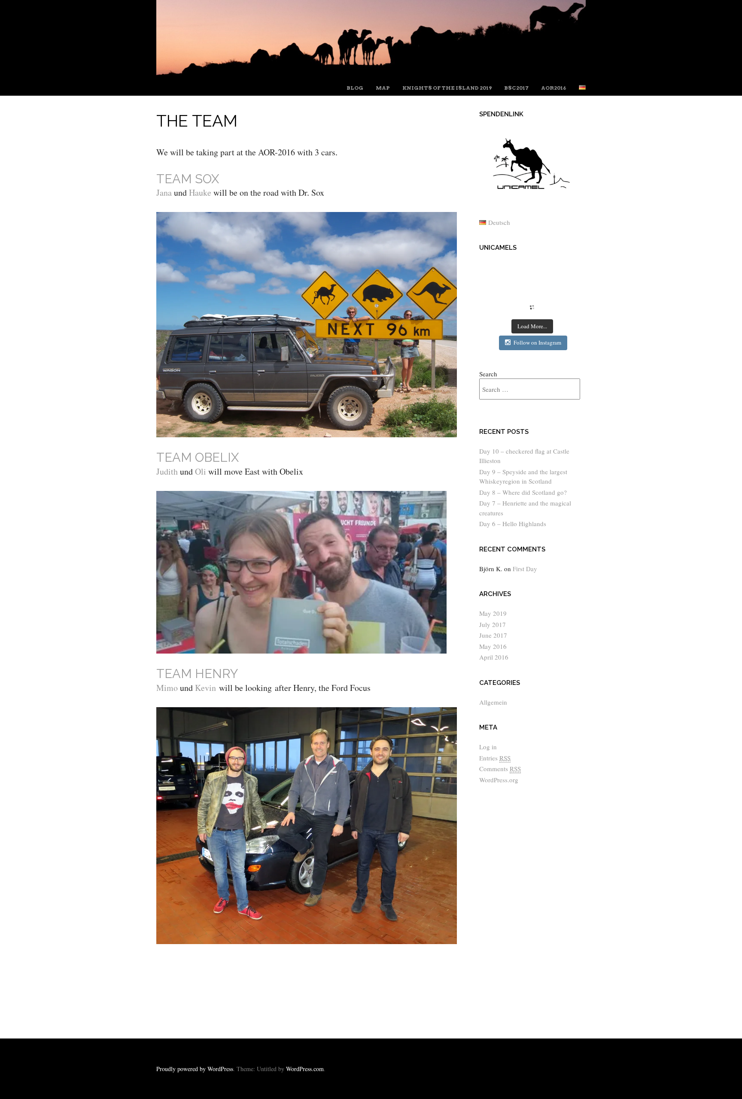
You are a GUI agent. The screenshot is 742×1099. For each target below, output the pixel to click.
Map (383, 88)
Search (488, 373)
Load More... (532, 326)
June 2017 (493, 635)
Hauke (200, 192)
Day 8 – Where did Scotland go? (523, 492)
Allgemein (493, 702)
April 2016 (493, 657)
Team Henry (197, 673)
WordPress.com (305, 1069)
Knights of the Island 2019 (447, 88)
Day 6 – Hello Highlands (512, 523)
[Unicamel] (371, 73)
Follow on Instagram (537, 342)
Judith (167, 471)
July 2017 (492, 624)
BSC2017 (516, 88)
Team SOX (187, 179)
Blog (355, 88)
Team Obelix (197, 457)
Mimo (167, 687)
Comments (500, 768)
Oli (199, 471)
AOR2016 (553, 88)
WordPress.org (498, 779)
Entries (495, 758)
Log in (488, 746)
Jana (164, 192)
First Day (525, 568)
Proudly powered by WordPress (194, 1069)
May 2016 (493, 646)
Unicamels (498, 247)
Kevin (204, 687)
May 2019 (493, 613)
